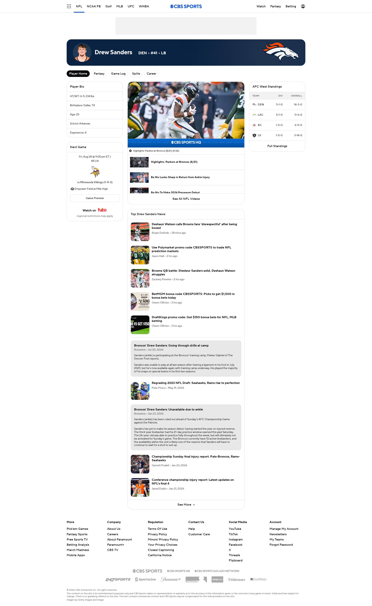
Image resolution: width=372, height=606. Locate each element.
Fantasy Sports (77, 534)
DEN (261, 104)
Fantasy (99, 74)
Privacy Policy (157, 534)
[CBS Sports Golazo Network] (217, 570)
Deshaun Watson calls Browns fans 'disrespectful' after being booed (194, 226)
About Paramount (119, 539)
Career (151, 74)
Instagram (236, 539)
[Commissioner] (196, 578)
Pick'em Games (77, 529)
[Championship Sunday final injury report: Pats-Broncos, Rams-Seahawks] (140, 464)
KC (260, 125)
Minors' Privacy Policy (163, 539)
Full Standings (277, 146)
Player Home (78, 74)
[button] (69, 6)
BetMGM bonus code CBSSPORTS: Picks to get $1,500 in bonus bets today (193, 296)
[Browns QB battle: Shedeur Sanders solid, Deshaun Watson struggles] (140, 278)
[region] (186, 114)
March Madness (78, 550)
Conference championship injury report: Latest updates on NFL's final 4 (193, 481)
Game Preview (95, 198)
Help (191, 529)
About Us (113, 529)
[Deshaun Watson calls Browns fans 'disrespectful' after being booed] (140, 231)
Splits (136, 74)
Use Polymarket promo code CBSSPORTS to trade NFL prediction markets (191, 249)
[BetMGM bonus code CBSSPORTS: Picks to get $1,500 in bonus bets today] (140, 301)
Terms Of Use (157, 529)
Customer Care (199, 534)
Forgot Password (281, 545)
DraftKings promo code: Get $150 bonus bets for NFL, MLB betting (194, 319)
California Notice (160, 551)
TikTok (233, 534)
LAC (260, 115)
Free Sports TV (77, 539)
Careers (112, 534)
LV (259, 135)
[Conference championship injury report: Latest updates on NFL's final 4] (140, 487)
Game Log (118, 74)
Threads (234, 555)
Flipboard (236, 560)
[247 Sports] (118, 579)
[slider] (186, 136)
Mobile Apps (76, 555)
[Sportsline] (145, 579)
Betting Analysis (78, 545)
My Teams (277, 539)
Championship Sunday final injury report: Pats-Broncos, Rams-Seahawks (196, 458)
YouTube (235, 529)
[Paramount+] (171, 578)
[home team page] (95, 172)
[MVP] (217, 578)
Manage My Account (284, 529)
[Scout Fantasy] (237, 579)
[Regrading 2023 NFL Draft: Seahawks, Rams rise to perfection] (140, 390)
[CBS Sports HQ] (178, 570)
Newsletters (278, 534)
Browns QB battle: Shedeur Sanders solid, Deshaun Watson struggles (193, 272)
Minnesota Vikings (91, 182)
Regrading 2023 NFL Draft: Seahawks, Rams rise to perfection (196, 383)
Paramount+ (115, 545)
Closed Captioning (161, 546)
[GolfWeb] (258, 579)
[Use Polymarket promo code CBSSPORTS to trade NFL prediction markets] (140, 255)
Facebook (235, 545)
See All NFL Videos (186, 199)
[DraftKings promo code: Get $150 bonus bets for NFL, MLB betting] (140, 324)
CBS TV (112, 550)
